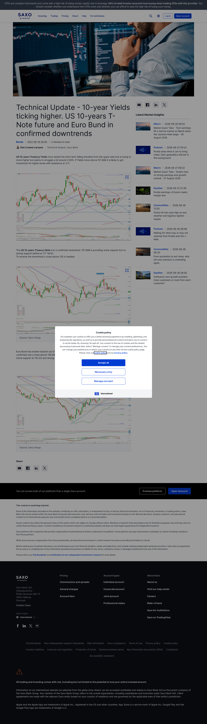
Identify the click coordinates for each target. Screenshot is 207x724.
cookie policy (100, 353)
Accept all (103, 362)
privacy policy (120, 353)
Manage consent (103, 381)
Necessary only (103, 371)
